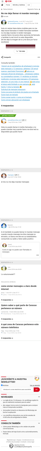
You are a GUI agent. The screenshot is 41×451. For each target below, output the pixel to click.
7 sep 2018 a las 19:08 (31, 23)
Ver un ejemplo (35, 385)
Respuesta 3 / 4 (7, 220)
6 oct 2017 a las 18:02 (14, 177)
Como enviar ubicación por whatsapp (15, 100)
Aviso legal (31, 442)
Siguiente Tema (33, 9)
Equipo (19, 440)
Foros (8, 5)
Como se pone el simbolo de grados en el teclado (20, 92)
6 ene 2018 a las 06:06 (14, 269)
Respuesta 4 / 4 (7, 262)
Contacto (23, 442)
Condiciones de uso (28, 440)
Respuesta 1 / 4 (7, 111)
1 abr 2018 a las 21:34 (14, 227)
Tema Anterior (8, 9)
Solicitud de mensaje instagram (13, 89)
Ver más (22, 51)
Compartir (7, 57)
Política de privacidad (13, 442)
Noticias (5, 385)
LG (29, 5)
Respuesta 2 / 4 (7, 170)
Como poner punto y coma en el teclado (16, 97)
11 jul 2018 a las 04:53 (14, 246)
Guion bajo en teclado (9, 95)
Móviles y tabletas (19, 5)
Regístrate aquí (11, 440)
